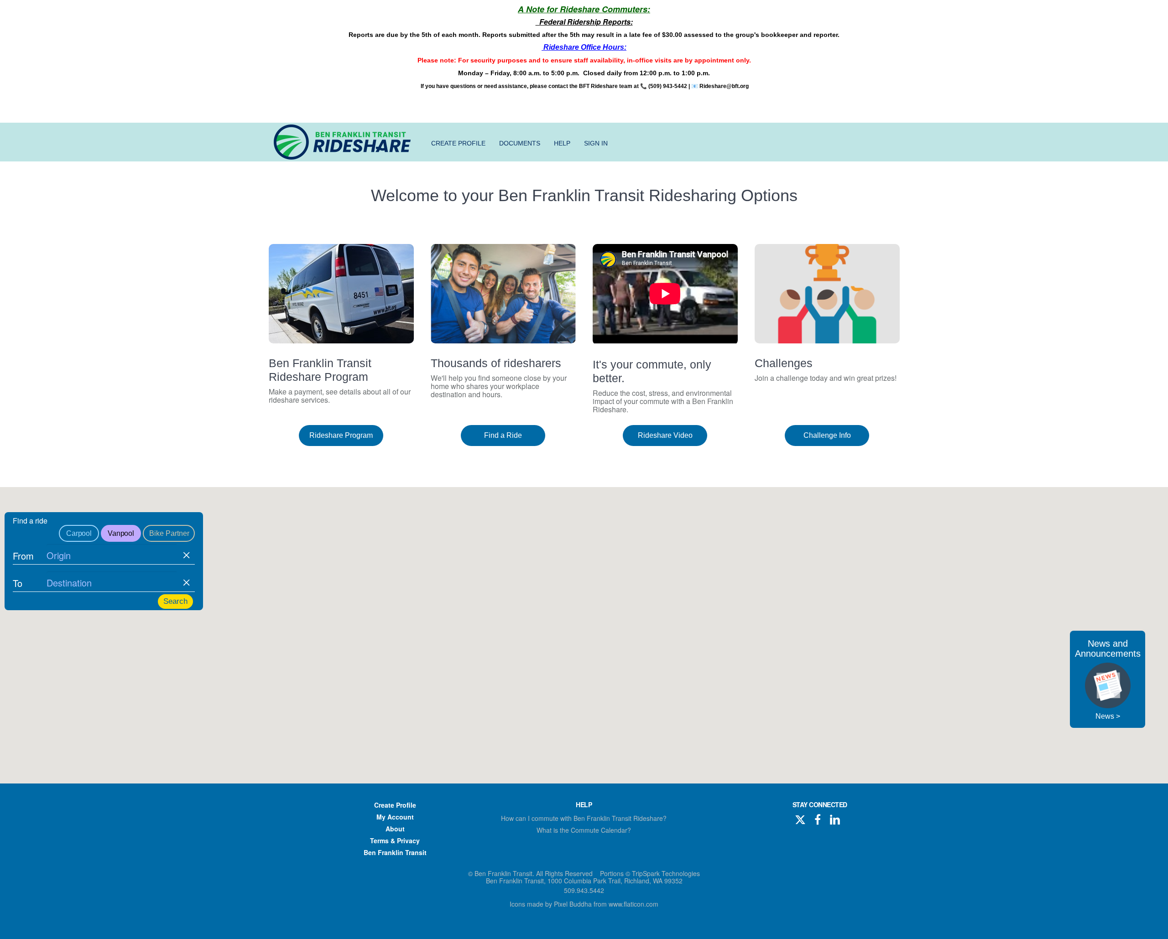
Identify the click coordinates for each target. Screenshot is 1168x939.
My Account (395, 816)
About (395, 828)
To (17, 583)
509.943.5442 (584, 890)
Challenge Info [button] (827, 435)
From (23, 555)
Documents (519, 143)
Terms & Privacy (395, 840)
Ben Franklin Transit (395, 852)
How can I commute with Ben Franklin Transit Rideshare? (584, 818)
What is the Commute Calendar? (584, 830)
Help (562, 143)
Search (175, 601)
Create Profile (458, 143)
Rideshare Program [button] (341, 435)
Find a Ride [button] (503, 435)
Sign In (596, 143)
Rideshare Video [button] (665, 435)
